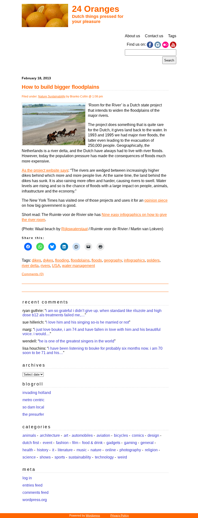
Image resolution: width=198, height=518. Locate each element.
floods (97, 260)
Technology (104, 457)
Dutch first (30, 443)
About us (132, 36)
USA (56, 266)
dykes (48, 260)
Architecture (50, 435)
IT (53, 450)
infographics (134, 260)
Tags (172, 36)
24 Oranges (95, 9)
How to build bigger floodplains (60, 87)
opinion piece (156, 200)
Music (82, 450)
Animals (29, 435)
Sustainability (56, 96)
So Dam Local (33, 407)
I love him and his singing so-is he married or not (87, 322)
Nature (42, 96)
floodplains (80, 260)
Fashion (62, 443)
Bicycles (121, 435)
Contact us (154, 36)
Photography (130, 450)
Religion (151, 450)
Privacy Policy (119, 515)
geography (113, 260)
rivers (45, 266)
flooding (62, 260)
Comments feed (35, 492)
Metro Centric (33, 400)
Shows (45, 457)
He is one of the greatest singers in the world (76, 341)
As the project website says (45, 170)
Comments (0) (33, 274)
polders (153, 260)
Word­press (93, 515)
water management (78, 266)
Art (66, 435)
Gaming (130, 443)
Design (153, 435)
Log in (27, 478)
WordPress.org (34, 500)
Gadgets (113, 443)
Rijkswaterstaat (74, 229)
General (147, 443)
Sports (60, 457)
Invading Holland (36, 393)
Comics (138, 435)
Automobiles (82, 435)
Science (29, 457)
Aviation (103, 435)
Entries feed (32, 485)
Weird (122, 457)
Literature (65, 450)
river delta (30, 266)
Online (110, 450)
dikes (36, 260)
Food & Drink (92, 443)
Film (75, 443)
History (42, 450)
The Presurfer (33, 414)
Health (27, 450)
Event (47, 443)
